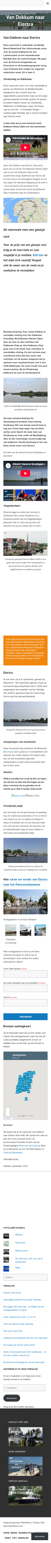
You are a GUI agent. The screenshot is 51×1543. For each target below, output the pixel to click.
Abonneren (12, 1398)
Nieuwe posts (21, 1250)
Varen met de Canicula (29, 1145)
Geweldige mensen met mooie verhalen (22, 1299)
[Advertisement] (25, 301)
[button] (10, 935)
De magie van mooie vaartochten (19, 1344)
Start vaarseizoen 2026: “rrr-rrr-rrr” (20, 1316)
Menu (48, 3)
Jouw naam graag (15, 968)
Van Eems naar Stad (12, 1330)
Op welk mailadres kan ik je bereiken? (24, 982)
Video (17, 1267)
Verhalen (23, 1537)
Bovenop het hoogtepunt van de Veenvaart (24, 1362)
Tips (14, 1537)
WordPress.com (15, 1526)
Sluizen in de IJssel (12, 1292)
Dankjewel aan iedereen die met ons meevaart (25, 1337)
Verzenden (25, 1016)
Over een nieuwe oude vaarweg (18, 1323)
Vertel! (10, 997)
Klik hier (38, 255)
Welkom (19, 1234)
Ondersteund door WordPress (17, 1522)
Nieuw (13, 1532)
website (9, 751)
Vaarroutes (20, 1242)
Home (6, 1532)
